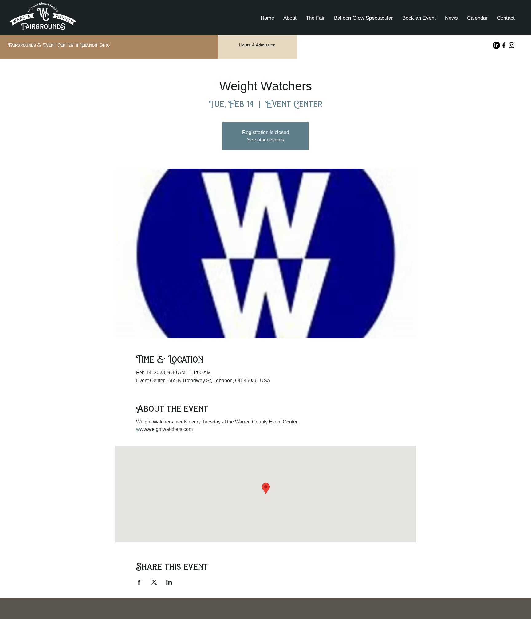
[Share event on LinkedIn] (169, 582)
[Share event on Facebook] (139, 582)
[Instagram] (511, 45)
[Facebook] (504, 45)
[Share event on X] (154, 582)
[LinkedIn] (496, 45)
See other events (265, 139)
